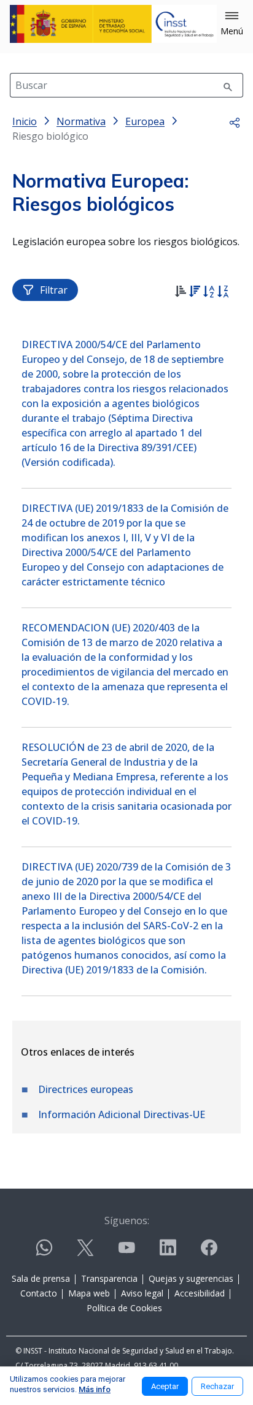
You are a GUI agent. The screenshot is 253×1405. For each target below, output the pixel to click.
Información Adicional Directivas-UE (121, 1114)
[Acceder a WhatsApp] (44, 1252)
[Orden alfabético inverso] (222, 293)
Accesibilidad (199, 1293)
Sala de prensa (41, 1278)
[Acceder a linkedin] (167, 1252)
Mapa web (89, 1293)
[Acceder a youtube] (126, 1252)
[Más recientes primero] (194, 293)
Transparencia (109, 1278)
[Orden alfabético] (208, 293)
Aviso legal (142, 1293)
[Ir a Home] (113, 24)
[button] (231, 24)
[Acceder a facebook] (209, 1252)
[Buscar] (228, 85)
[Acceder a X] (85, 1252)
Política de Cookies (124, 1308)
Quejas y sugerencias (191, 1278)
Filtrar (54, 290)
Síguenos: (126, 1220)
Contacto (38, 1293)
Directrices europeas (85, 1089)
